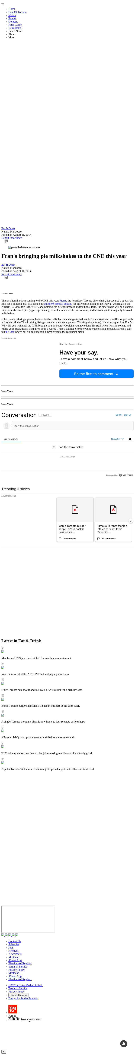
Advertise (13, 944)
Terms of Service (17, 966)
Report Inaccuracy (11, 237)
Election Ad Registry (20, 963)
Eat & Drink (8, 228)
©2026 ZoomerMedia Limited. (25, 985)
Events (12, 18)
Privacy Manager (18, 995)
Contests (13, 21)
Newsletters (14, 953)
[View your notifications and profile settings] (130, 438)
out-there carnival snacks (57, 303)
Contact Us (14, 941)
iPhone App (15, 960)
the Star (9, 331)
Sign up (127, 415)
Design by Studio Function (23, 998)
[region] (67, 445)
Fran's (63, 300)
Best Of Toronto (17, 12)
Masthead (13, 957)
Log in (119, 415)
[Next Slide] (130, 521)
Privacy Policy (16, 969)
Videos (12, 15)
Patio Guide (15, 24)
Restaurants (14, 27)
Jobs (10, 947)
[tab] (11, 439)
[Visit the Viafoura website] (126, 475)
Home (11, 8)
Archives (13, 950)
